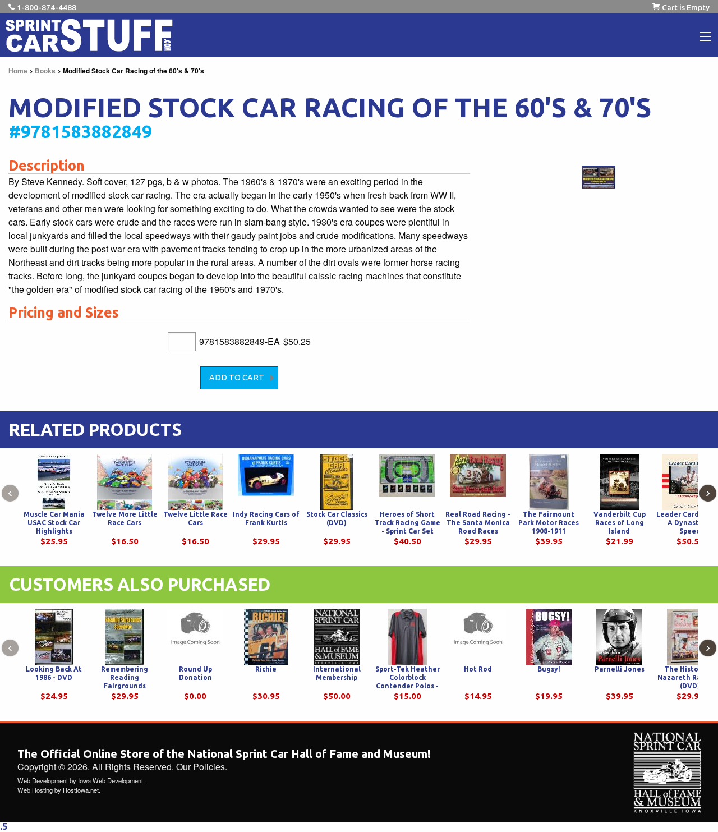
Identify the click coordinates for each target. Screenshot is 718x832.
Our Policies (200, 766)
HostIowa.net (81, 789)
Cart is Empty (686, 7)
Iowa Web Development (110, 780)
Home (17, 71)
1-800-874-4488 (46, 7)
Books (45, 71)
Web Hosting (35, 789)
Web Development (42, 780)
